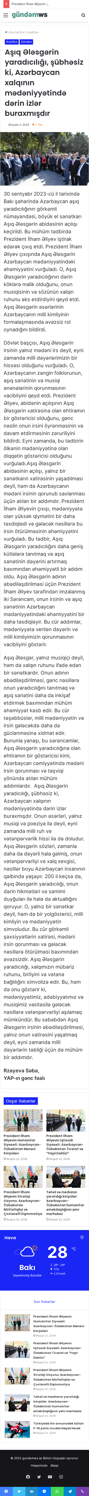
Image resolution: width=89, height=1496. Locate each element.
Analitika (32, 32)
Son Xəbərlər (44, 1301)
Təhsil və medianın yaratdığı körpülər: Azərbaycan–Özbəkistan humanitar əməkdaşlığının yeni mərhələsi (65, 1203)
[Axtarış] (83, 17)
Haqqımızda (39, 1465)
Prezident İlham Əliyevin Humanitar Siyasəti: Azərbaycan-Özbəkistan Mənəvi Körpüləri (22, 1145)
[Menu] (5, 17)
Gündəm (26, 41)
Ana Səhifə (16, 32)
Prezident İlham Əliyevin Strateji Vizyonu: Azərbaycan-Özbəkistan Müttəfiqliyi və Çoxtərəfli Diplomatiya (23, 1203)
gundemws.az (32, 1458)
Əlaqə (54, 1465)
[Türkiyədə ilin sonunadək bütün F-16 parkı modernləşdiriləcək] (17, 1429)
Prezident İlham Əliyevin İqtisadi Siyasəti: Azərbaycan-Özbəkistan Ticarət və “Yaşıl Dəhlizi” (65, 1145)
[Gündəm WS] (29, 15)
